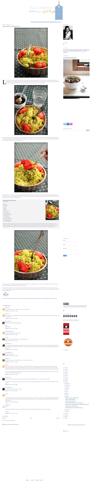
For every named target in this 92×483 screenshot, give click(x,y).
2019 (66, 370)
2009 (66, 416)
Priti (6, 364)
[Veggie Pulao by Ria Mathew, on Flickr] (52, 210)
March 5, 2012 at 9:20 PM (11, 349)
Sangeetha (7, 404)
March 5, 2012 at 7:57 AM (11, 318)
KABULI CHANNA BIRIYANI (70, 399)
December (67, 383)
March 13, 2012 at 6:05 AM (11, 402)
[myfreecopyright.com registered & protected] (76, 424)
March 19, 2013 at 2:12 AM (11, 413)
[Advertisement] (73, 142)
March (67, 396)
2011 (66, 413)
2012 (66, 382)
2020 (66, 369)
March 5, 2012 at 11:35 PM (11, 361)
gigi (6, 393)
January (67, 411)
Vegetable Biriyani (45, 298)
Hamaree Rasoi (7, 321)
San (6, 337)
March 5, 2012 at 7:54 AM (11, 310)
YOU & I (59, 22)
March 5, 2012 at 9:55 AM (11, 340)
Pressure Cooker (30, 298)
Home (31, 418)
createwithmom (7, 352)
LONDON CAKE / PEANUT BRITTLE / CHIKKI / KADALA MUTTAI (77, 404)
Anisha (6, 307)
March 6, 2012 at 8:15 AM (11, 374)
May (66, 393)
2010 (66, 414)
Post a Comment (5, 416)
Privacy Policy (39, 480)
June (66, 391)
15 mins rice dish (9, 298)
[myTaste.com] (66, 431)
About (27, 480)
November (67, 385)
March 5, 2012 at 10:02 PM (11, 355)
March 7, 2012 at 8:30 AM (11, 390)
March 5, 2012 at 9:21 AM (11, 334)
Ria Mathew (7, 377)
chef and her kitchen (8, 331)
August (67, 388)
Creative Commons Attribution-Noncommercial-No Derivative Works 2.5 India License (75, 306)
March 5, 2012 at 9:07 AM (11, 328)
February (67, 409)
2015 (66, 377)
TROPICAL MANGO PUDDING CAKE (71, 397)
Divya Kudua (7, 343)
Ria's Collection (71, 305)
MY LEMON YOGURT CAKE (70, 401)
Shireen (6, 313)
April (66, 394)
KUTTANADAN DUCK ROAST (69, 58)
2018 (66, 372)
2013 (66, 380)
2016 (66, 375)
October (67, 386)
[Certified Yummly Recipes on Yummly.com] (71, 320)
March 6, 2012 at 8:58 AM (11, 384)
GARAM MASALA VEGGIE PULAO (11, 26)
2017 (66, 374)
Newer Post (4, 418)
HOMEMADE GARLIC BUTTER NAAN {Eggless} (74, 407)
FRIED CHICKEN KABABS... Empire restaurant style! (74, 402)
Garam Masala (23, 298)
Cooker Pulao (16, 298)
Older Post (58, 418)
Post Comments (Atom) (11, 420)
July (66, 390)
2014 (66, 378)
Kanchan (6, 358)
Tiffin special (37, 298)
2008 (66, 418)
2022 (66, 367)
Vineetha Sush (7, 387)
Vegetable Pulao (53, 298)
